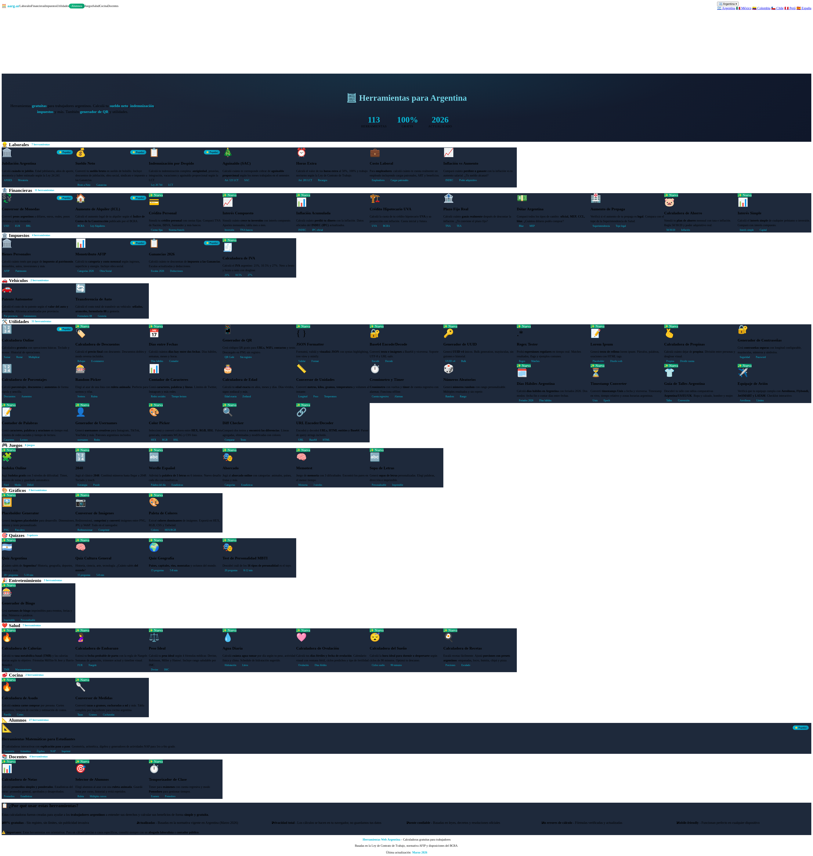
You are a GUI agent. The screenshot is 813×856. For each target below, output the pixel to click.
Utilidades (63, 6)
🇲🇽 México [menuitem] (743, 8)
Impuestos (51, 6)
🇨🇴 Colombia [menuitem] (761, 8)
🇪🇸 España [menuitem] (803, 8)
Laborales (25, 6)
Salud (96, 6)
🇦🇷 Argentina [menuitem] (726, 8)
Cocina (103, 6)
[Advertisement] (406, 42)
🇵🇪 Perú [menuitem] (790, 8)
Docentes (113, 6)
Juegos (89, 6)
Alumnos (76, 6)
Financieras (38, 6)
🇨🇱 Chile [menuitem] (777, 8)
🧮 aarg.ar (10, 6)
